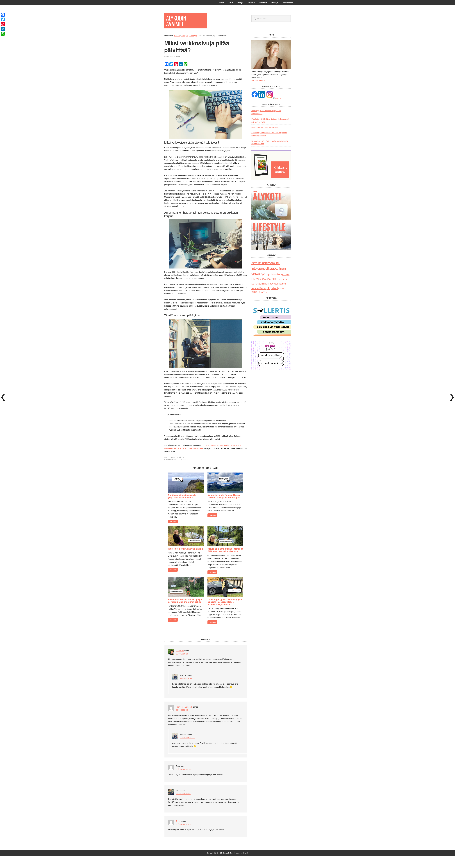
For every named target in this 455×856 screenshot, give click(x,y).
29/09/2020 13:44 (183, 710)
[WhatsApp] (2, 33)
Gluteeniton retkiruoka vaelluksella (185, 548)
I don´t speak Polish (184, 706)
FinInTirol (180, 650)
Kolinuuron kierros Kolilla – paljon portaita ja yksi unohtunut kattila (185, 601)
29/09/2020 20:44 (187, 737)
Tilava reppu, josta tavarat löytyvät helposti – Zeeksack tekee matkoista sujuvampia (224, 602)
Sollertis (180, 460)
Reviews (282, 288)
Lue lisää (172, 521)
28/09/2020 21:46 (183, 653)
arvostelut (258, 263)
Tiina (178, 821)
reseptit (265, 288)
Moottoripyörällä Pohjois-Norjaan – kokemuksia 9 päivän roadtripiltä (225, 496)
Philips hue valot (279, 278)
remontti (256, 288)
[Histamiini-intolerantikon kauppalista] (271, 179)
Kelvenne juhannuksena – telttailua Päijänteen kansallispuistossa (225, 550)
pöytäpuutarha (277, 283)
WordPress (189, 460)
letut (253, 278)
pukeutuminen (260, 283)
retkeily (275, 288)
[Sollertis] (271, 335)
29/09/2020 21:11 (187, 678)
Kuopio (285, 274)
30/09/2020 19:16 (183, 769)
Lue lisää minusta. (258, 80)
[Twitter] (2, 19)
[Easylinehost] (271, 369)
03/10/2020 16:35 (183, 824)
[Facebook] (2, 14)
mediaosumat (263, 279)
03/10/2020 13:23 (183, 793)
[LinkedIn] (2, 29)
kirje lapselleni (274, 274)
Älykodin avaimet (176, 21)
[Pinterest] (2, 24)
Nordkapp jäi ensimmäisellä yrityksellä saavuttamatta (182, 496)
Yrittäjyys (180, 457)
